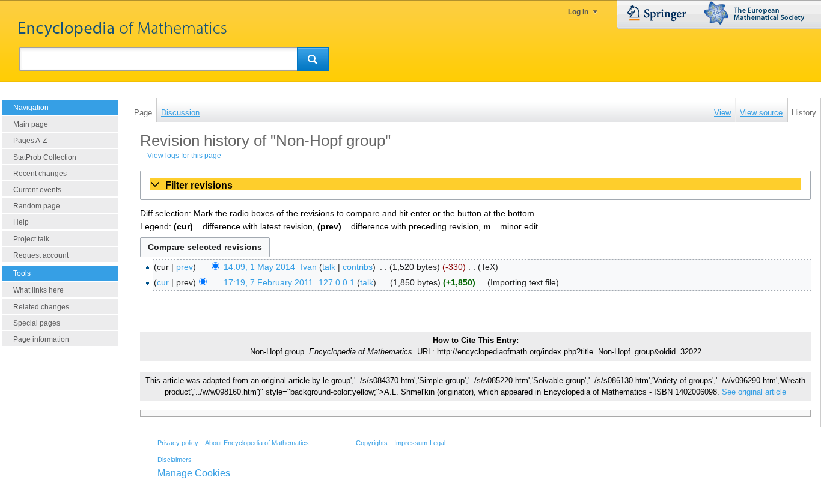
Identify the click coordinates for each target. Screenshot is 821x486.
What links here (38, 290)
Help (21, 222)
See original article (754, 392)
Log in (578, 12)
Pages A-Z (30, 140)
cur (163, 282)
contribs (358, 267)
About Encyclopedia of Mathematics (257, 442)
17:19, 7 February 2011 (268, 282)
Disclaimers (174, 459)
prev (184, 267)
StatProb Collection (44, 157)
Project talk (31, 239)
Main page (30, 124)
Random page (36, 206)
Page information (41, 339)
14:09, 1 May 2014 (259, 267)
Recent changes (40, 173)
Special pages (36, 323)
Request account (41, 255)
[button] (475, 185)
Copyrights (372, 442)
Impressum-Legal (419, 442)
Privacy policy (177, 442)
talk (328, 267)
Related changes (41, 307)
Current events (37, 190)
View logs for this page (184, 155)
